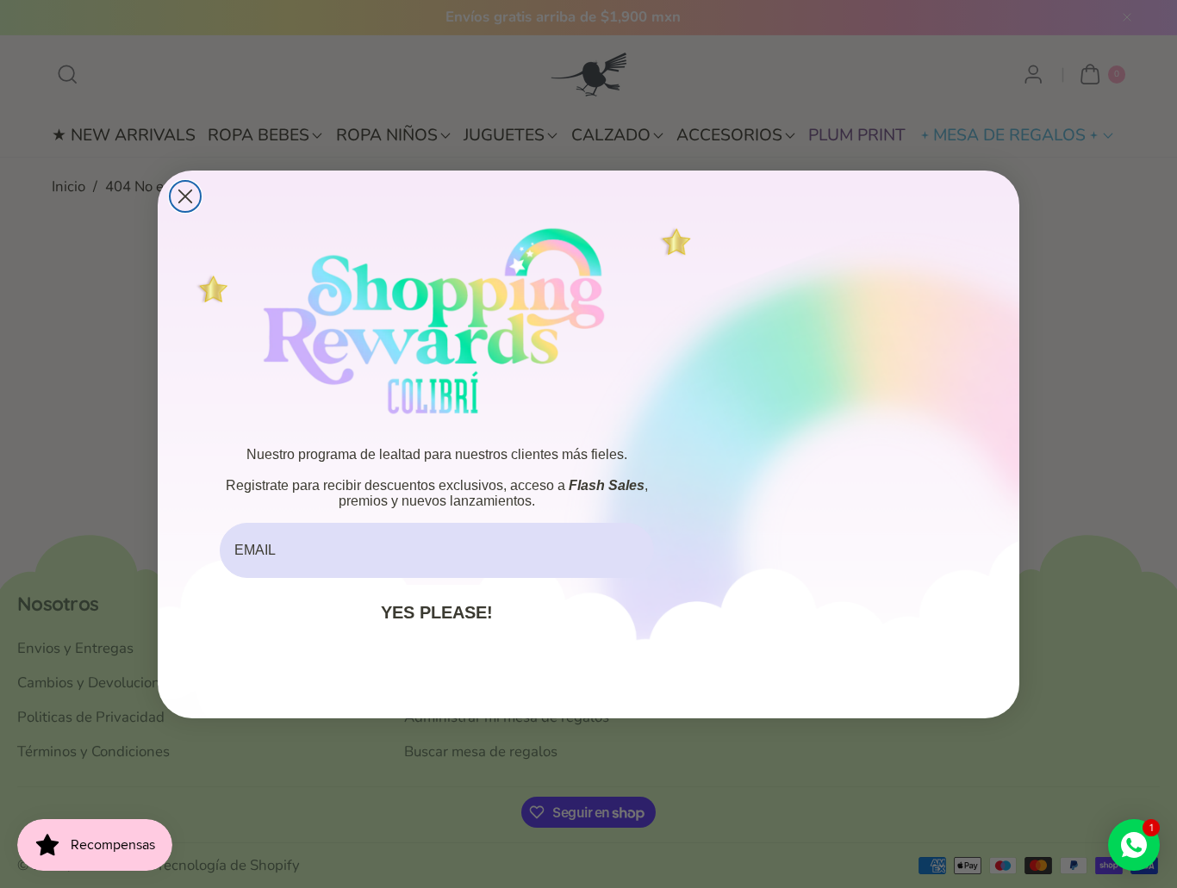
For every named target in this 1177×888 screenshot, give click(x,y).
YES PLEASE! (437, 612)
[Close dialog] (185, 196)
